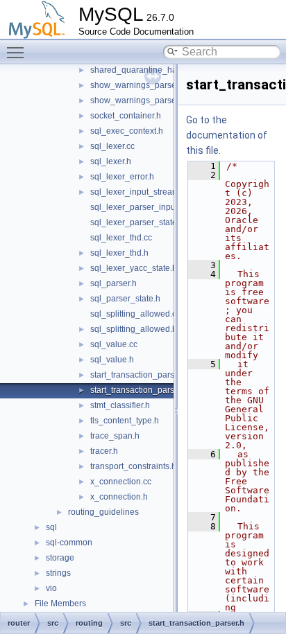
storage (60, 558)
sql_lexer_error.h (122, 177)
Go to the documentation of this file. (226, 135)
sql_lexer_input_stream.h (138, 192)
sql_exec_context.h (126, 131)
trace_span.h (115, 436)
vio (51, 588)
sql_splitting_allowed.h (133, 329)
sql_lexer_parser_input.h (137, 207)
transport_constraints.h (133, 466)
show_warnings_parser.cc (139, 85)
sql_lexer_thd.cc (121, 238)
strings (58, 573)
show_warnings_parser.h (137, 100)
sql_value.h (112, 359)
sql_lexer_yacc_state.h (133, 268)
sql (51, 527)
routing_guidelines (103, 512)
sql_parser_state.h (125, 298)
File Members (60, 603)
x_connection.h (119, 497)
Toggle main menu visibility (18, 51)
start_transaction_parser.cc (141, 375)
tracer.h (104, 451)
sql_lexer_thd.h (119, 253)
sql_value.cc (113, 344)
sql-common (69, 542)
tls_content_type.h (124, 420)
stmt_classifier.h (120, 405)
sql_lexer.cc (112, 146)
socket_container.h (125, 116)
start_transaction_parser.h (139, 390)
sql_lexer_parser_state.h (137, 222)
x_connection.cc (120, 481)
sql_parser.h (113, 283)
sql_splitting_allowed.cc (135, 314)
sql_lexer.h (110, 161)
